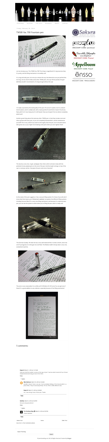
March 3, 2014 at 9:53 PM (42, 411)
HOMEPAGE (20, 23)
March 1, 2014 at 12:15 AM (31, 370)
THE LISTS (39, 23)
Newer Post (20, 420)
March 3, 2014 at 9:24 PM (31, 401)
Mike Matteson (27, 382)
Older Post (64, 420)
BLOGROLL (48, 23)
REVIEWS (30, 23)
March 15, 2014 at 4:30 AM (35, 390)
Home (42, 420)
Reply (21, 376)
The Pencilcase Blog (28, 411)
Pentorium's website (38, 199)
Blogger (69, 438)
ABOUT (57, 23)
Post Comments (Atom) (29, 423)
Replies (23, 379)
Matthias (22, 401)
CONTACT (65, 23)
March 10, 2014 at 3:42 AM (37, 382)
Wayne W (22, 370)
